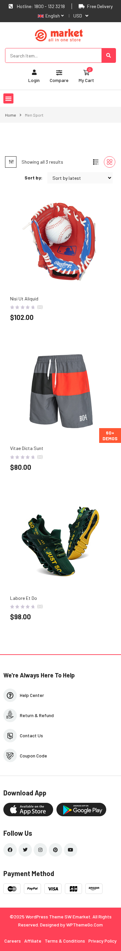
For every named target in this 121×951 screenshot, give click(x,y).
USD (77, 15)
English (52, 15)
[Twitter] (25, 850)
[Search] (109, 55)
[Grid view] (109, 162)
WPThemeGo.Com (84, 924)
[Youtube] (70, 850)
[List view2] (96, 162)
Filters (10, 162)
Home (10, 115)
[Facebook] (10, 850)
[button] (8, 98)
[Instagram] (40, 850)
